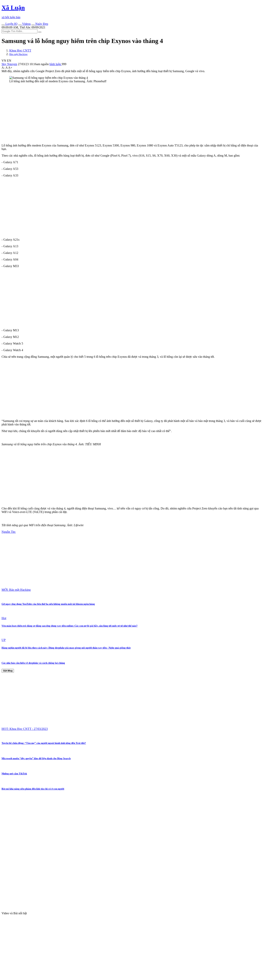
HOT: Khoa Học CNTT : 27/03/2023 (25, 728)
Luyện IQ (11, 23)
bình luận (55, 64)
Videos (26, 23)
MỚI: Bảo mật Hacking (16, 589)
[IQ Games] (3, 24)
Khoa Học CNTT (20, 50)
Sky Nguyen (9, 64)
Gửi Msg (7, 670)
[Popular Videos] (19, 24)
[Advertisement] (118, 113)
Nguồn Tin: (9, 531)
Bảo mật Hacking (18, 54)
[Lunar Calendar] (33, 24)
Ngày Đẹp (41, 23)
